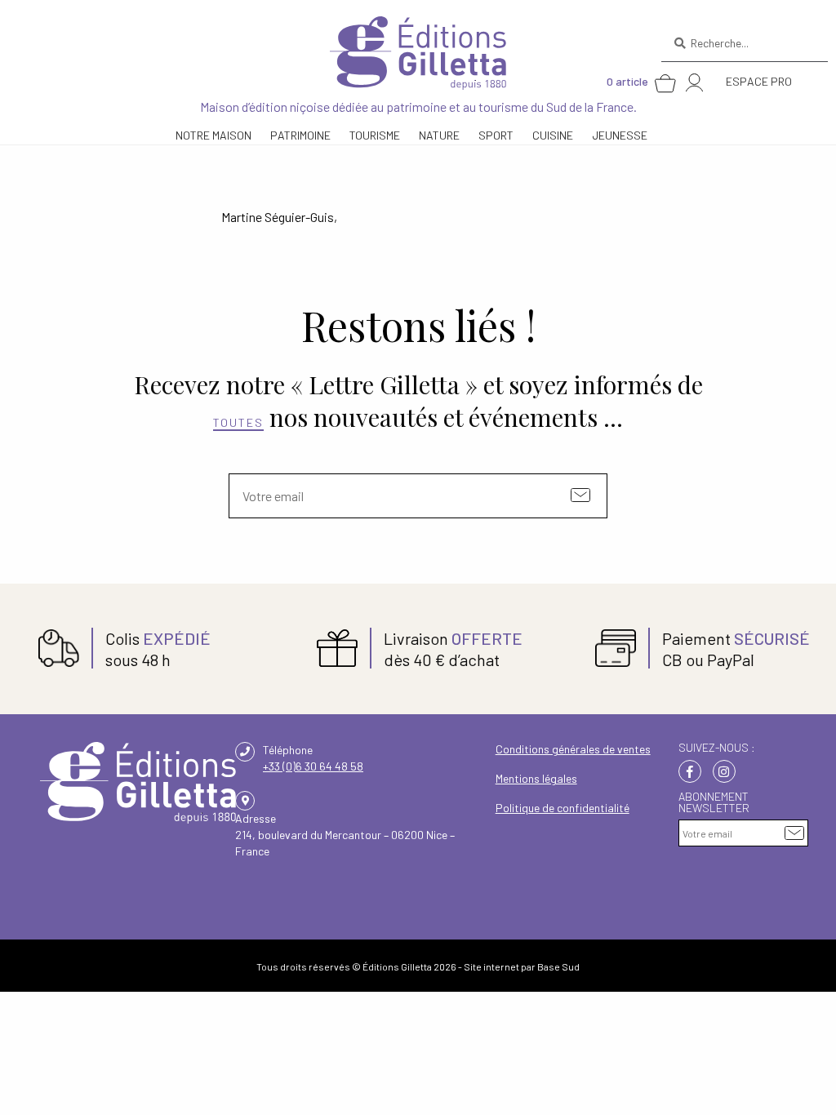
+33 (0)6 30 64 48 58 (313, 766)
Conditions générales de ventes (573, 749)
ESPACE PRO (759, 81)
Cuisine (552, 135)
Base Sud (558, 966)
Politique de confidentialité (562, 808)
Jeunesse (619, 135)
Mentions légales (536, 778)
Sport (496, 135)
